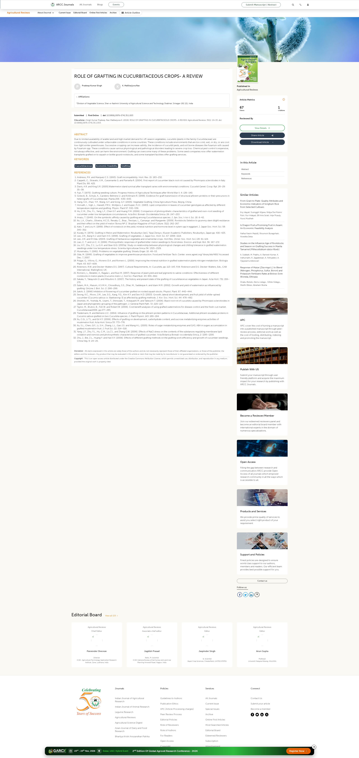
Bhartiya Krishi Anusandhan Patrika (132, 736)
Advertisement (212, 746)
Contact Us (256, 698)
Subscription (211, 741)
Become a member (261, 709)
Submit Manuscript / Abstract (261, 4)
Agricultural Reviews (18, 12)
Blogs (100, 4)
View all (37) (111, 615)
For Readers (166, 735)
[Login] (308, 5)
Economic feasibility (106, 166)
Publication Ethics (169, 703)
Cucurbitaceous (83, 166)
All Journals (86, 4)
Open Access (167, 741)
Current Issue (65, 13)
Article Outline (132, 12)
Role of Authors (168, 730)
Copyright (165, 746)
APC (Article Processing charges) (177, 709)
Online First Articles (98, 13)
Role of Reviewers (169, 725)
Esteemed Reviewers (216, 735)
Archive (113, 13)
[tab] (151, 97)
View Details (262, 127)
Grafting (125, 166)
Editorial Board (80, 13)
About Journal (44, 13)
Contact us (262, 581)
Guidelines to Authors (171, 698)
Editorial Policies (168, 719)
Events (116, 4)
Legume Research (124, 712)
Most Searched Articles (217, 725)
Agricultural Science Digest (128, 722)
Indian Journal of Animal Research (132, 706)
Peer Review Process (171, 714)
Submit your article (260, 703)
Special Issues (212, 709)
